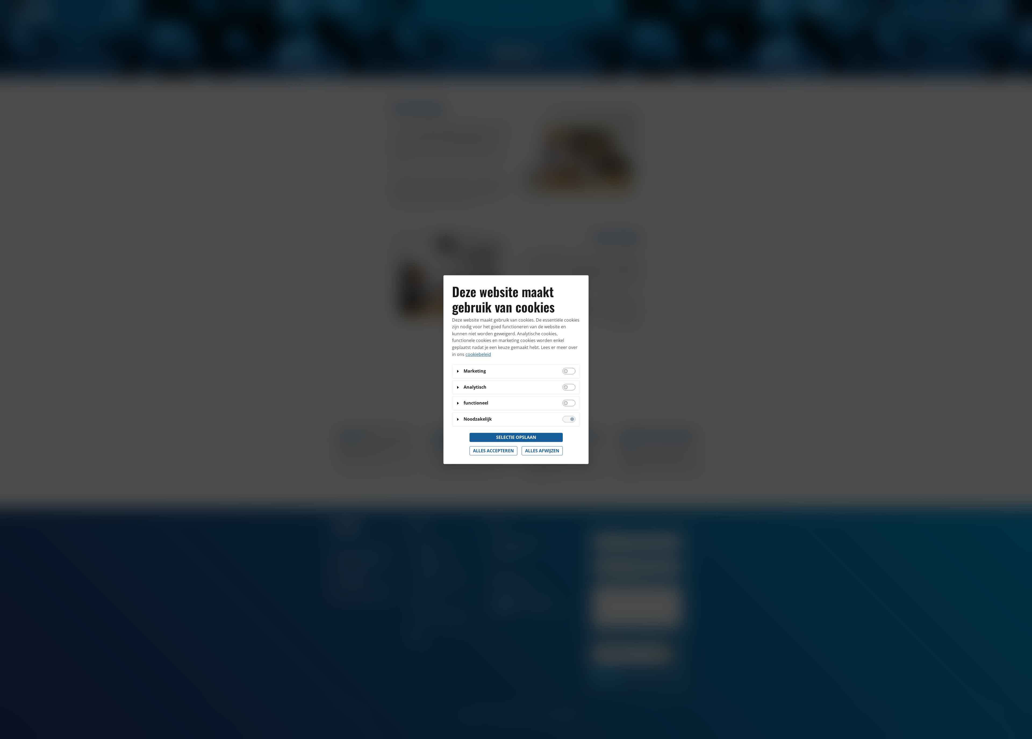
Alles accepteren (493, 451)
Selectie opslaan (516, 437)
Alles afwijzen (542, 451)
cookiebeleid (478, 354)
